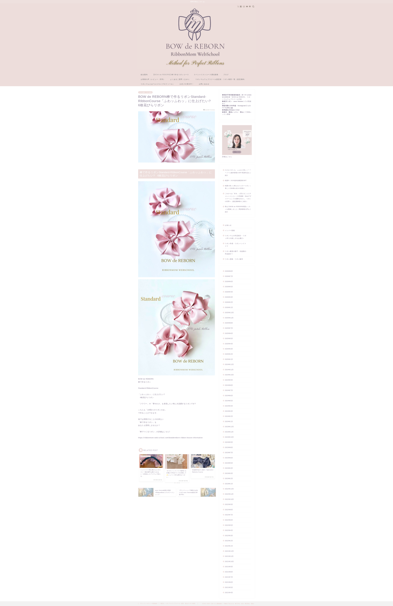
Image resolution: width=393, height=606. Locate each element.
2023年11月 (229, 432)
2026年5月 (229, 286)
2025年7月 (229, 328)
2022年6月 (229, 520)
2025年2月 (229, 354)
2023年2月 (229, 478)
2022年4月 (229, 530)
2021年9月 (229, 566)
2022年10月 (229, 499)
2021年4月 (229, 592)
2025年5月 (229, 338)
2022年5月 (229, 525)
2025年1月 (229, 359)
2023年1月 (229, 484)
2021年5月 (229, 587)
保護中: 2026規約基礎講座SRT (236, 180)
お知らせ (228, 225)
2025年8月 (229, 323)
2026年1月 (229, 307)
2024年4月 (229, 406)
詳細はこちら (227, 157)
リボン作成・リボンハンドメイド (235, 245)
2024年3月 (229, 411)
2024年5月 (229, 401)
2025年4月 (229, 344)
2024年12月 (229, 364)
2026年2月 (229, 302)
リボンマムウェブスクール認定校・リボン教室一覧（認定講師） (220, 79)
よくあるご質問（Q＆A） (180, 79)
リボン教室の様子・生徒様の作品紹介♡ (235, 252)
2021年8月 (229, 572)
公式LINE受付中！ (187, 84)
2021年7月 (229, 577)
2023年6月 (229, 458)
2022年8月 (229, 509)
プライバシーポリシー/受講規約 (148, 603)
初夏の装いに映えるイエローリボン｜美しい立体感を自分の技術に (238, 187)
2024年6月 (229, 395)
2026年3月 (229, 297)
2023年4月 (229, 468)
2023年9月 (229, 442)
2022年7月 (229, 515)
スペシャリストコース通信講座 (206, 75)
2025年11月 (229, 318)
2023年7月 (229, 452)
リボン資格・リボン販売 (145, 92)
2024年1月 (229, 421)
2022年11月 (229, 494)
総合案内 (144, 75)
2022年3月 (229, 535)
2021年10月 (229, 561)
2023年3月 (229, 473)
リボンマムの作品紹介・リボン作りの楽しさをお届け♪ (235, 237)
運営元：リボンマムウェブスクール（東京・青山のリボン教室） (178, 603)
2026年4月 (229, 292)
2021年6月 (229, 582)
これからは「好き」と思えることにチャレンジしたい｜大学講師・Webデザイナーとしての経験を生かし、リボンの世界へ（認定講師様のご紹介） (238, 197)
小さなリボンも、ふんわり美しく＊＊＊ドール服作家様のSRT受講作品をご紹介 (238, 172)
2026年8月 (229, 271)
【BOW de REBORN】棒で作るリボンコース (171, 75)
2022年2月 (229, 541)
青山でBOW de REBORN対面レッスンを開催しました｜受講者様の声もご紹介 (238, 209)
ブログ (226, 75)
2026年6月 (229, 281)
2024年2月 (229, 416)
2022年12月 (229, 489)
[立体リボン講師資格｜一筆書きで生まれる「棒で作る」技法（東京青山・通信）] (196, 68)
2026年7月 (229, 276)
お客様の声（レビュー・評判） (153, 79)
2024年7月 (229, 390)
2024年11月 (229, 369)
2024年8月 (229, 385)
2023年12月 (229, 426)
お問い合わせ (204, 84)
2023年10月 (229, 437)
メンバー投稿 (230, 230)
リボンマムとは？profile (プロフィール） (157, 84)
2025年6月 (229, 333)
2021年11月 (229, 556)
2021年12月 (229, 551)
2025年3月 (229, 349)
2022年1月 (229, 546)
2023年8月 (229, 447)
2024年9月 (229, 380)
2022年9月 (229, 504)
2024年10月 (229, 375)
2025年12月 (229, 312)
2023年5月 (229, 463)
